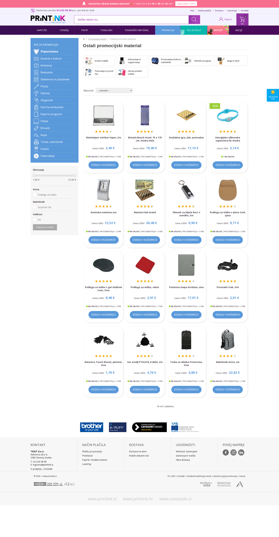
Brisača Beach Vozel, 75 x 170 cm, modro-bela (145, 139)
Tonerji (64, 30)
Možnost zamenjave (186, 451)
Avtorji (242, 476)
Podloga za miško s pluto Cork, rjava (228, 214)
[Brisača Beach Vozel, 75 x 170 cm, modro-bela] (145, 115)
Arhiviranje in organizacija (134, 61)
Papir (84, 30)
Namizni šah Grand (145, 212)
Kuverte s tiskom (51, 58)
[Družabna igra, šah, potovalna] (186, 115)
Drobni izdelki (101, 60)
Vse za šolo (194, 30)
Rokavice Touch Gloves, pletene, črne (103, 363)
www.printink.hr (138, 498)
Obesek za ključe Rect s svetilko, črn (186, 214)
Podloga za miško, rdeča (145, 287)
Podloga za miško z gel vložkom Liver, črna (103, 289)
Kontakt (244, 10)
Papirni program (51, 114)
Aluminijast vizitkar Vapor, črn (103, 137)
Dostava (219, 10)
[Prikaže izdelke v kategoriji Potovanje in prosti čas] (89, 72)
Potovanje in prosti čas (104, 72)
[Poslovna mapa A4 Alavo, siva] (186, 265)
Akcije (238, 30)
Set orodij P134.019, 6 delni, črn (145, 362)
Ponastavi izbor (45, 227)
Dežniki (45, 93)
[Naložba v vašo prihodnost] (185, 426)
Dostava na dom (138, 451)
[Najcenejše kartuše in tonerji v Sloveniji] (48, 18)
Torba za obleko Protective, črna (186, 363)
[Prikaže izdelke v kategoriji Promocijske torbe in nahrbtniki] (155, 61)
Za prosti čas (44, 207)
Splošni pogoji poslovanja (225, 476)
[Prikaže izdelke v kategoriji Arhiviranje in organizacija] (122, 61)
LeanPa (86, 464)
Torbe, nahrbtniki (52, 142)
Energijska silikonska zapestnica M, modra (227, 139)
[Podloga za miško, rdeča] (145, 265)
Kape (44, 135)
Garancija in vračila (185, 455)
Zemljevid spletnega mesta (199, 476)
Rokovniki (47, 72)
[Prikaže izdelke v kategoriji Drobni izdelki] (89, 61)
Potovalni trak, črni (228, 287)
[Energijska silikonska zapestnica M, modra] (228, 115)
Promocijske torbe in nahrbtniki (171, 61)
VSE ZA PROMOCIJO (46, 45)
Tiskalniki (106, 30)
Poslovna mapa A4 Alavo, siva (186, 287)
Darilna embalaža (52, 107)
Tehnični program (202, 60)
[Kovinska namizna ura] (103, 190)
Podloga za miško (47, 194)
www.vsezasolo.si (175, 498)
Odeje (44, 121)
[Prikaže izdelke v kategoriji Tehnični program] (188, 61)
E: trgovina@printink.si (42, 464)
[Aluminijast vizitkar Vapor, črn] (103, 115)
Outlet (218, 30)
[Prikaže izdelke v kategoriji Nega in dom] (221, 61)
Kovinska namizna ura (103, 212)
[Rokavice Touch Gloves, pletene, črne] (103, 340)
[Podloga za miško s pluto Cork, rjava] (228, 190)
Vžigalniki (47, 100)
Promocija (167, 30)
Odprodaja (48, 156)
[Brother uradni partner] (91, 426)
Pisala (44, 86)
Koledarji (46, 65)
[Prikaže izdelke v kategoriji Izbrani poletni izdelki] (122, 72)
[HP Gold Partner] (117, 426)
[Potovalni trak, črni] (228, 265)
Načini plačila (204, 10)
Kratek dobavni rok (139, 455)
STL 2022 (171, 476)
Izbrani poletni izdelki (135, 72)
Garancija (232, 10)
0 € (242, 23)
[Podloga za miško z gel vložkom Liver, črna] (103, 265)
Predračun (87, 455)
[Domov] (84, 39)
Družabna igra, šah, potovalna (186, 137)
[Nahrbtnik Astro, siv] (228, 340)
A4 (39, 219)
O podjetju (36, 468)
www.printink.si (102, 498)
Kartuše (42, 30)
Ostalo (45, 149)
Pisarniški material (137, 30)
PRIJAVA (228, 19)
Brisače (45, 128)
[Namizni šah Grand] (145, 190)
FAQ (192, 10)
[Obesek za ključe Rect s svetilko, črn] (186, 190)
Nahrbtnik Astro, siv (227, 362)
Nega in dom (233, 60)
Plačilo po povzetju (92, 451)
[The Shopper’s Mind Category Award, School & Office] (149, 426)
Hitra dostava (183, 459)
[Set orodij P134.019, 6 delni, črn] (145, 340)
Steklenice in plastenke (55, 79)
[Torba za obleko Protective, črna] (186, 340)
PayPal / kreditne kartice (94, 459)
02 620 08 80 (64, 10)
